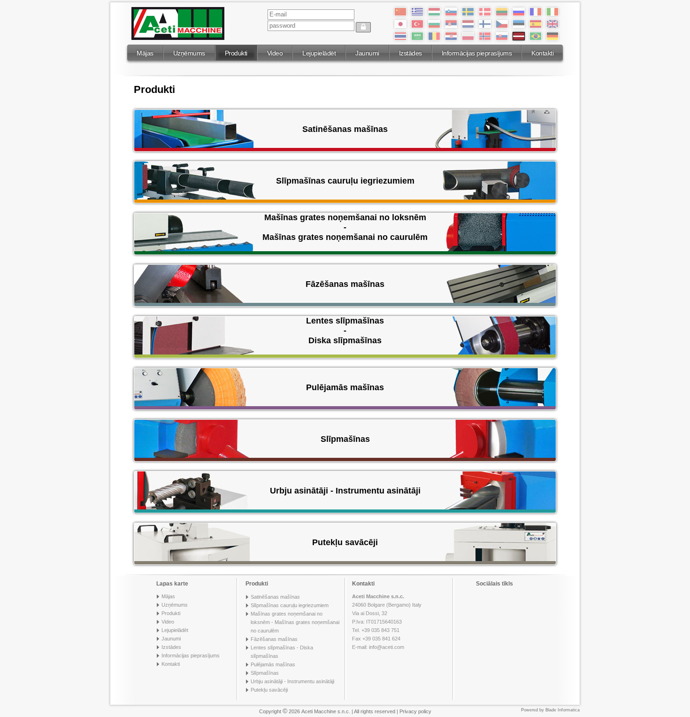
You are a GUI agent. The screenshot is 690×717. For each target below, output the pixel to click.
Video (275, 53)
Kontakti (542, 53)
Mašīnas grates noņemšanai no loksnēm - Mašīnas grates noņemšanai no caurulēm (295, 622)
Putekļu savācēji (269, 690)
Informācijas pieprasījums (477, 53)
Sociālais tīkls (494, 583)
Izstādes (410, 53)
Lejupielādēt (319, 53)
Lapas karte (172, 583)
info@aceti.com (386, 647)
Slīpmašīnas (265, 673)
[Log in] (363, 27)
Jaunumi (367, 53)
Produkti (236, 53)
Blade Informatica (562, 710)
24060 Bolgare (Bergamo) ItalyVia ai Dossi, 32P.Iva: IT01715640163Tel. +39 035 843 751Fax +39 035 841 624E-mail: (387, 622)
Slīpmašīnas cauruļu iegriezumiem (290, 605)
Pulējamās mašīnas (273, 664)
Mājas (145, 53)
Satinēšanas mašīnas (275, 597)
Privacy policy (415, 711)
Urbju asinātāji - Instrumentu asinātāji (292, 681)
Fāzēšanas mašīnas (274, 639)
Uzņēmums (189, 53)
